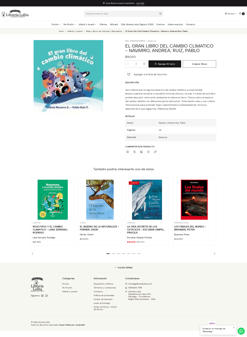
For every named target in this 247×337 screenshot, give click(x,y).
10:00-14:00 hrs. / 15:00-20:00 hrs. (105, 308)
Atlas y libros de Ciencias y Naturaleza (104, 31)
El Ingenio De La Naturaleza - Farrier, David (99, 228)
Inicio (61, 31)
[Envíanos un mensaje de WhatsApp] (241, 331)
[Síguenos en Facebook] (46, 295)
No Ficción (68, 24)
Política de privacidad (104, 295)
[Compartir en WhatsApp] (141, 152)
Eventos (161, 24)
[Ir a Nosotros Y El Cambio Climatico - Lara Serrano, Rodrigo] (53, 200)
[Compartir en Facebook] (127, 152)
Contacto (190, 24)
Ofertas (103, 24)
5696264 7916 (135, 287)
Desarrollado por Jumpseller (72, 325)
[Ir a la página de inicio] (15, 13)
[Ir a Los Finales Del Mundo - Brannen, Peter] (194, 200)
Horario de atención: (103, 299)
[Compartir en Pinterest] (148, 152)
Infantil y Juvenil (86, 24)
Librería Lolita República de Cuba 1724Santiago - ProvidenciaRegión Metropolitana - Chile (142, 295)
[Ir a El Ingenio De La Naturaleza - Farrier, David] (100, 200)
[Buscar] (160, 14)
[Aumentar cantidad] (144, 64)
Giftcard (114, 24)
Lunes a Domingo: (102, 303)
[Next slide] (214, 253)
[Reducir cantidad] (127, 64)
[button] (108, 253)
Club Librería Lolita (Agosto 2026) (137, 24)
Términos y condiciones (105, 287)
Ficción (55, 24)
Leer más (140, 3)
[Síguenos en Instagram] (42, 295)
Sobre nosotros (175, 24)
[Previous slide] (33, 253)
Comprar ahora (199, 64)
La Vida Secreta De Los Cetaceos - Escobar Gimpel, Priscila (146, 229)
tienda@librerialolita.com (140, 284)
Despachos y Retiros (103, 284)
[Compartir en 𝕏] (134, 152)
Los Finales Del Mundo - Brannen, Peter (190, 228)
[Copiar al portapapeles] (155, 152)
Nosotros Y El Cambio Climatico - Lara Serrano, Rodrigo (50, 229)
